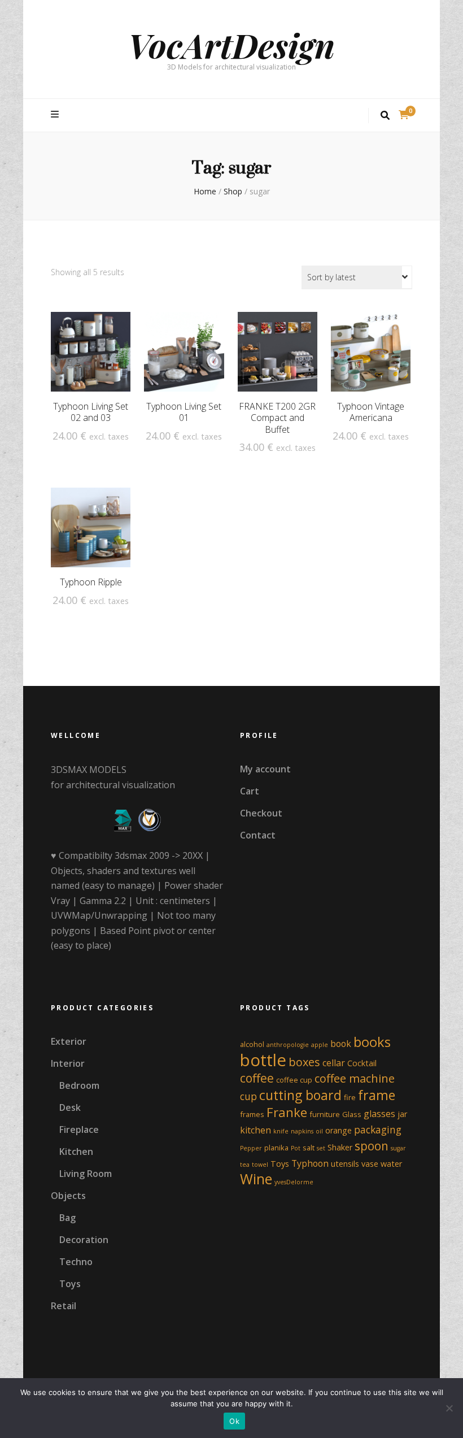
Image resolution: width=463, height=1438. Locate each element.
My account (265, 769)
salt (309, 1147)
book (340, 1043)
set (321, 1148)
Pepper (251, 1148)
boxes (304, 1062)
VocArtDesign (231, 44)
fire (350, 1097)
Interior (68, 1063)
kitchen (255, 1130)
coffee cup (294, 1080)
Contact (258, 835)
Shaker (339, 1147)
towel (260, 1164)
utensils (345, 1163)
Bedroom (79, 1085)
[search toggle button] (385, 115)
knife (281, 1131)
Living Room (85, 1173)
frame (376, 1095)
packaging (377, 1129)
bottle (263, 1060)
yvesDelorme (293, 1182)
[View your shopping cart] (404, 114)
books (372, 1042)
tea (245, 1164)
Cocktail (362, 1063)
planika (276, 1147)
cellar (333, 1063)
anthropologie (288, 1045)
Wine (256, 1179)
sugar (398, 1148)
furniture (324, 1114)
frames (252, 1114)
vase (369, 1163)
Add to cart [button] (90, 356)
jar (402, 1114)
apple (319, 1045)
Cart (249, 791)
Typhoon (310, 1163)
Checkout (261, 813)
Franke (287, 1112)
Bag (67, 1217)
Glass (351, 1114)
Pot (295, 1148)
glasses (379, 1113)
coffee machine (355, 1078)
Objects (68, 1195)
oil (319, 1131)
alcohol (252, 1044)
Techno (76, 1261)
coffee (257, 1078)
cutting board (300, 1095)
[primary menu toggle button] (56, 114)
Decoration (83, 1239)
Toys (70, 1284)
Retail (63, 1306)
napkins (302, 1131)
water (391, 1163)
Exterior (68, 1041)
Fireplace (79, 1129)
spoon (371, 1146)
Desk (70, 1107)
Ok (234, 1421)
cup (248, 1096)
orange (338, 1130)
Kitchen (76, 1151)
